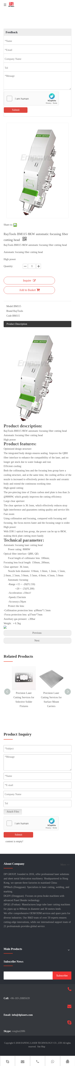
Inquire (27, 280)
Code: (9, 315)
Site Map (41, 1046)
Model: (10, 306)
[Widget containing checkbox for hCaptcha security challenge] (31, 99)
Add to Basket (27, 290)
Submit (15, 110)
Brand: (9, 311)
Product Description (17, 324)
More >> (65, 864)
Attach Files (13, 811)
